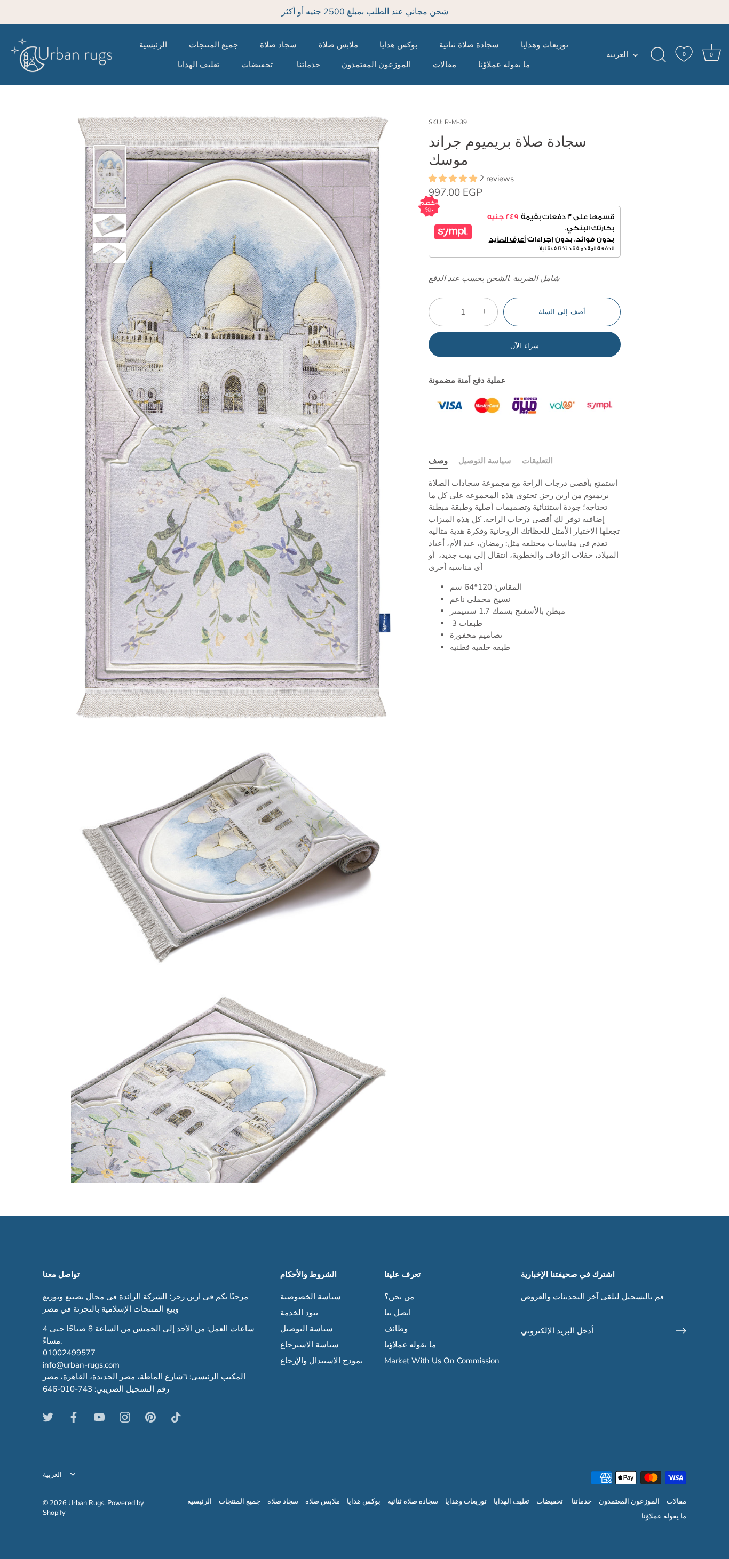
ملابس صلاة (338, 44)
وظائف (396, 1328)
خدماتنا (308, 64)
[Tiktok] (176, 1416)
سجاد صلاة (278, 44)
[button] (454, 178)
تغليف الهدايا (198, 64)
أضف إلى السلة (561, 312)
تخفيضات (258, 64)
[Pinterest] (150, 1416)
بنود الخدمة (299, 1312)
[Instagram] (125, 1416)
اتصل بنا (397, 1312)
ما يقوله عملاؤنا (504, 64)
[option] (109, 178)
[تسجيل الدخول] (681, 1330)
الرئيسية (153, 44)
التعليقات (537, 460)
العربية (617, 55)
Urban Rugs (86, 1503)
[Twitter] (48, 1416)
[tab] (443, 461)
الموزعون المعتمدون (376, 64)
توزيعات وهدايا (544, 44)
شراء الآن (524, 346)
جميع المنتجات (213, 44)
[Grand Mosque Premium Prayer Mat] (109, 176)
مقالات (444, 64)
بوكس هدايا (398, 44)
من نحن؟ (399, 1296)
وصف (438, 460)
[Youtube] (99, 1416)
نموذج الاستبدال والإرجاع (321, 1360)
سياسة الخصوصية (310, 1296)
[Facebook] (73, 1416)
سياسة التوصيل (484, 460)
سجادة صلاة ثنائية (469, 44)
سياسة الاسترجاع (309, 1344)
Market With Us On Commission (442, 1360)
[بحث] (658, 55)
